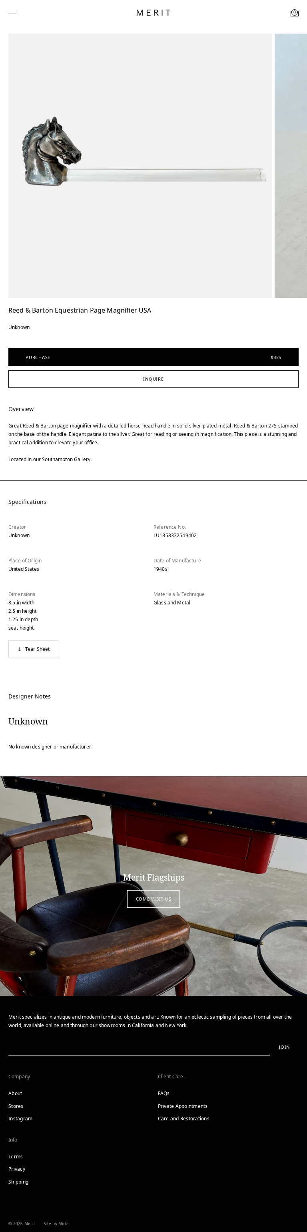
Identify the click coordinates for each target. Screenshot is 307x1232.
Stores (16, 1106)
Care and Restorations (183, 1118)
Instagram (20, 1118)
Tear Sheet (37, 649)
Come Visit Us (153, 899)
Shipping (18, 1181)
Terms (15, 1156)
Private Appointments (183, 1106)
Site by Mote (56, 1223)
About (15, 1093)
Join (284, 1047)
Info (13, 1139)
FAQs (164, 1093)
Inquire (153, 379)
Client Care (170, 1076)
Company (19, 1076)
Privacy (16, 1169)
